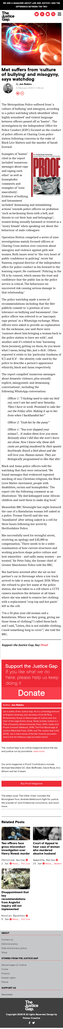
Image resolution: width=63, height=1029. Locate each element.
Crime (4, 969)
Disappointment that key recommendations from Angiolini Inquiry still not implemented (15, 901)
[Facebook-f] (29, 1022)
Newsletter (7, 994)
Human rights (8, 977)
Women (58, 863)
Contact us (7, 939)
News (15, 863)
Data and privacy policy (14, 948)
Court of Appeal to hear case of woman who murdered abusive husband (46, 848)
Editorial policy (9, 944)
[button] (53, 14)
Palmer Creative (31, 1018)
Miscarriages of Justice (14, 965)
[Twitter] (33, 1022)
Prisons (5, 973)
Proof (44, 645)
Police (25, 863)
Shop (4, 952)
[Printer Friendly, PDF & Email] (3, 655)
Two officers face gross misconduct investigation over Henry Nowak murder (15, 848)
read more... (39, 751)
